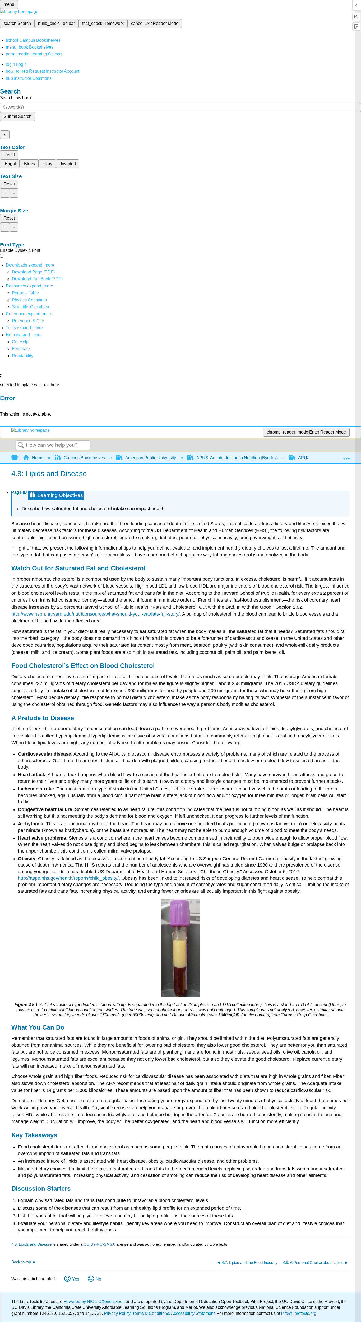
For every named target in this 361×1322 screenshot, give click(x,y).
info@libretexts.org (298, 1313)
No (98, 1279)
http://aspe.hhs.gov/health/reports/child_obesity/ (68, 878)
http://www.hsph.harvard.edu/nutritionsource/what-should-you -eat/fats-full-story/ (95, 614)
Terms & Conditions (150, 1313)
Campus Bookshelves (84, 457)
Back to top (21, 1262)
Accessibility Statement (193, 1313)
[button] (21, 348)
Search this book (15, 98)
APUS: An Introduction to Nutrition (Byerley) (237, 457)
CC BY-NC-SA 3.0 (99, 1244)
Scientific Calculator (30, 307)
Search (21, 445)
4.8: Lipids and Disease (31, 1244)
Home (37, 457)
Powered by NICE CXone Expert (94, 1301)
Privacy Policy (117, 1313)
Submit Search (17, 116)
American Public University (150, 457)
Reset (9, 154)
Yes (75, 1279)
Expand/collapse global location (346, 456)
